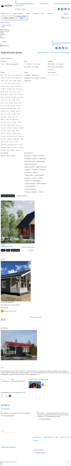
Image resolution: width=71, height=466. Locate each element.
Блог (43, 13)
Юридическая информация (8, 447)
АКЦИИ (66, 14)
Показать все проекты (35, 317)
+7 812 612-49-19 (44, 3)
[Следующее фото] (4, 244)
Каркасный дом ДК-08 (7, 246)
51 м (3, 250)
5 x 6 (8, 250)
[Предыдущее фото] (2, 244)
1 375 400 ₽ (31, 250)
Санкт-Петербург (5, 408)
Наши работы (5, 13)
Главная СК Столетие (42, 52)
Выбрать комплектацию (28, 247)
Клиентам (35, 13)
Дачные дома (15, 250)
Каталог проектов (55, 52)
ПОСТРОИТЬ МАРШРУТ (8, 416)
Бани (21, 18)
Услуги (28, 13)
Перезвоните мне (38, 450)
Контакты (50, 13)
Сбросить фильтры (22, 196)
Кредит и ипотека (18, 13)
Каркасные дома (21, 16)
